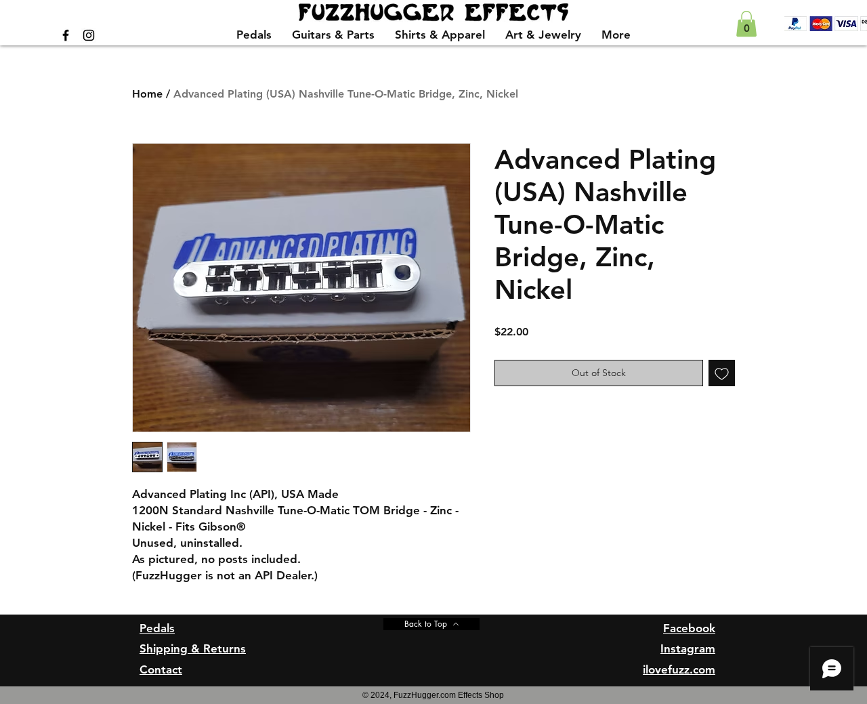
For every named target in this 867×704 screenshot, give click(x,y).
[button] (746, 24)
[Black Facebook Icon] (65, 35)
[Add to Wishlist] (722, 373)
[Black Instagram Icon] (88, 35)
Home (147, 93)
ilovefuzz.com (679, 669)
